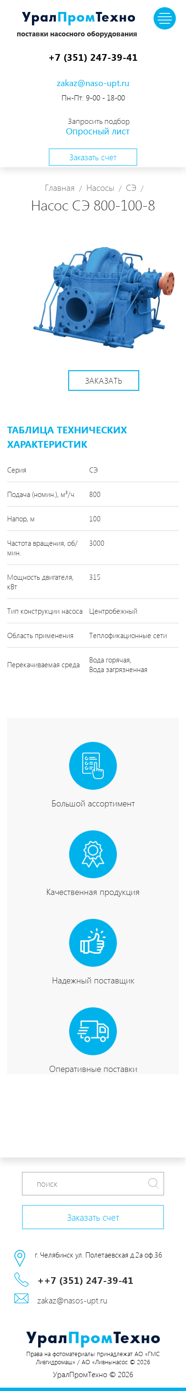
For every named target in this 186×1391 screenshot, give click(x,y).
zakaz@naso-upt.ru (93, 82)
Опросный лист (98, 131)
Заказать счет (92, 157)
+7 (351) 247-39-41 (93, 56)
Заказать (103, 380)
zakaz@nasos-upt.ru (72, 1300)
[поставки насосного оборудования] (78, 19)
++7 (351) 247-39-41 (85, 1279)
